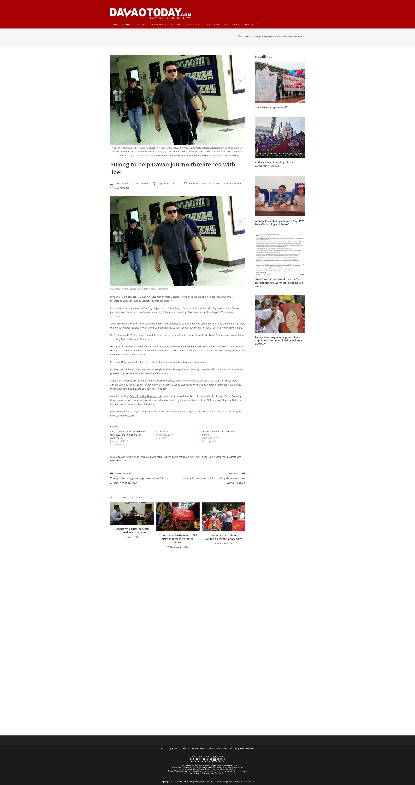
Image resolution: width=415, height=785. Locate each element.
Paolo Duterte (229, 457)
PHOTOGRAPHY (247, 748)
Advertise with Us (235, 781)
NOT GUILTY (161, 431)
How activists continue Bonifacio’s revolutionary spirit (223, 536)
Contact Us (249, 781)
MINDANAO (221, 748)
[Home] (239, 36)
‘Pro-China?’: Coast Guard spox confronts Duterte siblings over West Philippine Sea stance (279, 283)
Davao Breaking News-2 (183, 457)
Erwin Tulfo (202, 457)
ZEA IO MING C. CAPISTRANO (132, 183)
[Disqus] (177, 593)
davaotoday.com (125, 415)
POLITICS (165, 748)
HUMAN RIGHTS (179, 748)
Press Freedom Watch (228, 183)
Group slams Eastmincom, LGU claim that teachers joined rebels (178, 538)
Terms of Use (219, 781)
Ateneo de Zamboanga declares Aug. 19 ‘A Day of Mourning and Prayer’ (279, 222)
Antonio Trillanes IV (126, 457)
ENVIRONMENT (207, 748)
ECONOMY (193, 748)
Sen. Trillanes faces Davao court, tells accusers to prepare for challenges (127, 434)
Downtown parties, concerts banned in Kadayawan (132, 530)
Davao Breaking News (160, 457)
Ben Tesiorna (143, 457)
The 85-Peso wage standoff (271, 107)
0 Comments (122, 187)
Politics (207, 183)
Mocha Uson (214, 457)
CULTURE (233, 748)
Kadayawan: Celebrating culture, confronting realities (274, 164)
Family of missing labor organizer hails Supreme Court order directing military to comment (279, 340)
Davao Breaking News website (146, 396)
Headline (194, 183)
